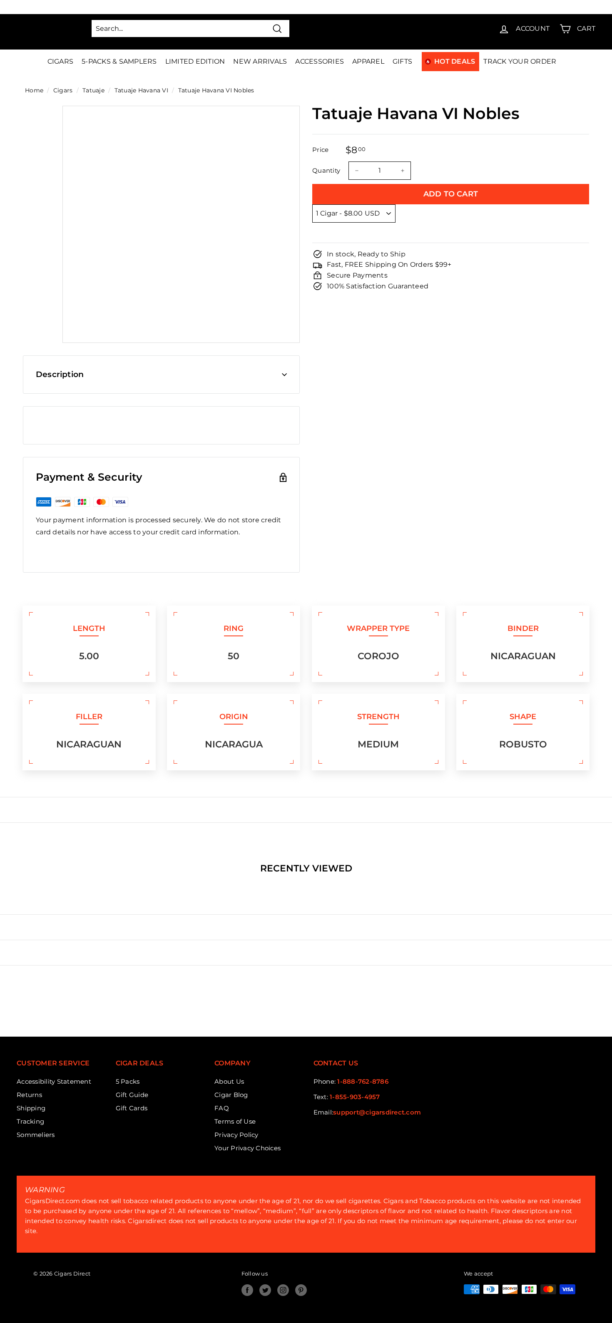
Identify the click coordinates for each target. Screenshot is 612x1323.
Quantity (326, 170)
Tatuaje (93, 90)
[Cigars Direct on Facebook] (247, 1290)
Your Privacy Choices (247, 1148)
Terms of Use (235, 1121)
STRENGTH (378, 716)
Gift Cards (132, 1108)
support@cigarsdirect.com (377, 1112)
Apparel (368, 61)
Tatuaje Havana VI (141, 90)
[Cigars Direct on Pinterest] (301, 1290)
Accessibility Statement (54, 1081)
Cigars (60, 61)
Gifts (402, 61)
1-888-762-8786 (362, 1081)
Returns (29, 1095)
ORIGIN (233, 716)
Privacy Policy (236, 1135)
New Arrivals (260, 61)
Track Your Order (519, 61)
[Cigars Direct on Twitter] (265, 1290)
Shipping (31, 1108)
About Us (229, 1081)
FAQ (221, 1108)
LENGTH (89, 628)
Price (320, 150)
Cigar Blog (231, 1095)
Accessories (319, 61)
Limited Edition (195, 61)
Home (34, 90)
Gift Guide (132, 1095)
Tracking (30, 1121)
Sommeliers (36, 1135)
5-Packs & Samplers (119, 61)
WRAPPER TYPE (378, 628)
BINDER (523, 628)
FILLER (89, 716)
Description (60, 374)
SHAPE (523, 716)
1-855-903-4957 (355, 1097)
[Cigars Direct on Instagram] (283, 1290)
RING (234, 628)
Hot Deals (454, 61)
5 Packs (128, 1081)
